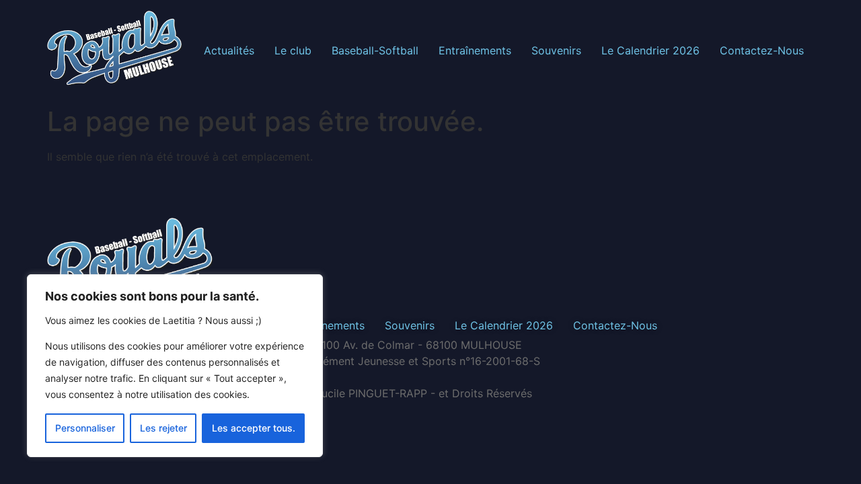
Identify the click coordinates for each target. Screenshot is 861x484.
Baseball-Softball (375, 50)
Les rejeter (163, 428)
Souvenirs (556, 50)
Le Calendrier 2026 (650, 50)
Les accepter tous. (253, 428)
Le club (292, 50)
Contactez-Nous (762, 50)
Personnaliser (85, 428)
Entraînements (475, 50)
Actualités (229, 50)
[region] (175, 365)
